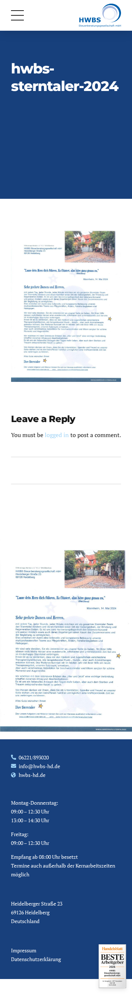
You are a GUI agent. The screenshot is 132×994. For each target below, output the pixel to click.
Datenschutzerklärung (36, 959)
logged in (57, 435)
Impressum (23, 950)
